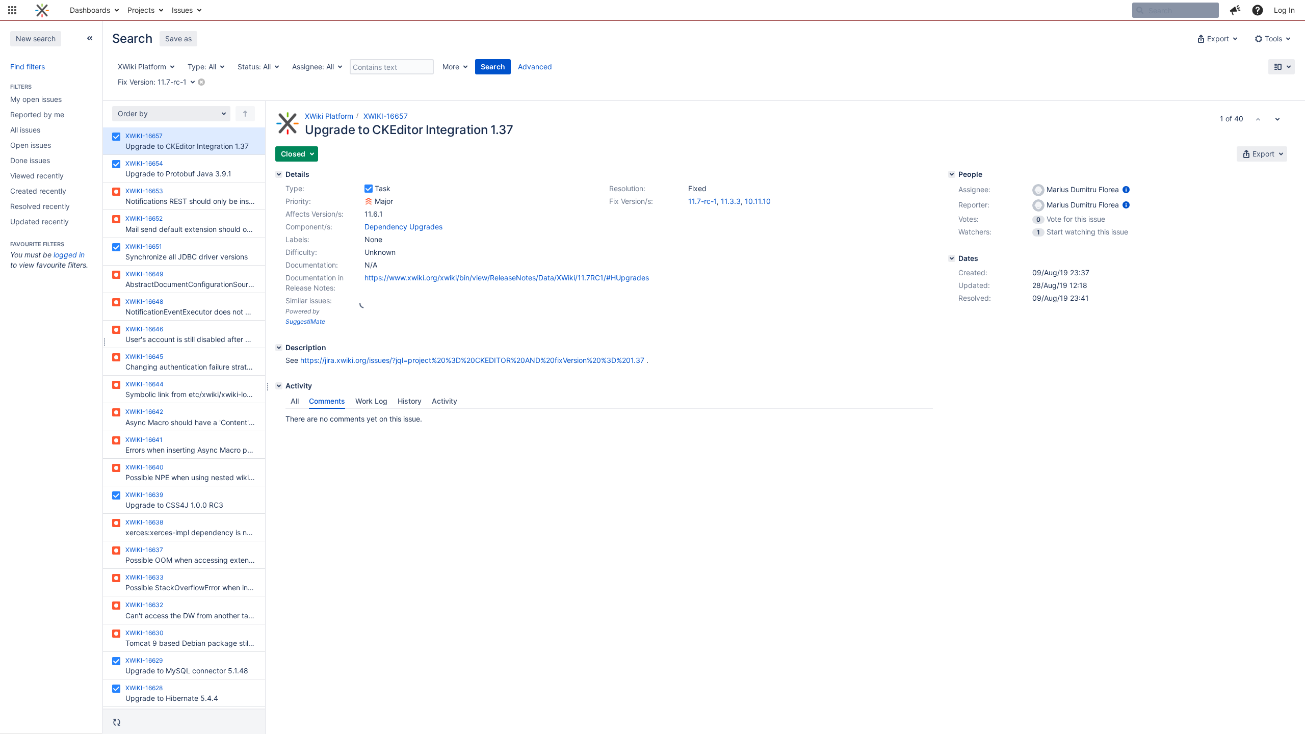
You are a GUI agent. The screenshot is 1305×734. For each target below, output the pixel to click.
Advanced (535, 66)
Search (493, 66)
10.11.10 (758, 201)
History (410, 401)
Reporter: (973, 204)
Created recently (38, 191)
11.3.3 (731, 201)
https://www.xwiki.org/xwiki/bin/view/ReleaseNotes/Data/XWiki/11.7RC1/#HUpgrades (506, 277)
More (450, 66)
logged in (69, 254)
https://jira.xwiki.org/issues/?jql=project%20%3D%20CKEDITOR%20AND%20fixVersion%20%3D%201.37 (472, 360)
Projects (140, 10)
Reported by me (37, 114)
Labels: (297, 239)
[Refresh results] (116, 722)
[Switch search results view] (1281, 66)
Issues (182, 10)
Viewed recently (37, 175)
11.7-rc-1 (702, 201)
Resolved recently (40, 206)
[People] (951, 174)
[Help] (1257, 10)
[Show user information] (1126, 189)
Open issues (30, 145)
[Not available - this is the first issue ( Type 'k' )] (1258, 118)
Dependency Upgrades (403, 226)
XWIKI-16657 (385, 116)
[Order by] (245, 113)
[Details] (278, 174)
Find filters (27, 66)
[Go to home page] (42, 10)
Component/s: (308, 226)
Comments (327, 401)
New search (36, 38)
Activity (444, 401)
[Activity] (278, 385)
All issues (25, 129)
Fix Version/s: (631, 201)
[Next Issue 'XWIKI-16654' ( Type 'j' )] (1277, 118)
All (295, 401)
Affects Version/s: (314, 213)
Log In (1284, 10)
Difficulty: (301, 252)
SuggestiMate (305, 321)
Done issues (30, 160)
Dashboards (90, 10)
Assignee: (974, 189)
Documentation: (311, 264)
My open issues (36, 99)
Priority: (298, 201)
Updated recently (39, 221)
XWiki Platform (329, 116)
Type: (294, 188)
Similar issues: (308, 300)
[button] (12, 10)
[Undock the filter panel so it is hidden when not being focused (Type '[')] (90, 38)
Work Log (371, 401)
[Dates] (951, 258)
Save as (178, 38)
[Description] (278, 347)
